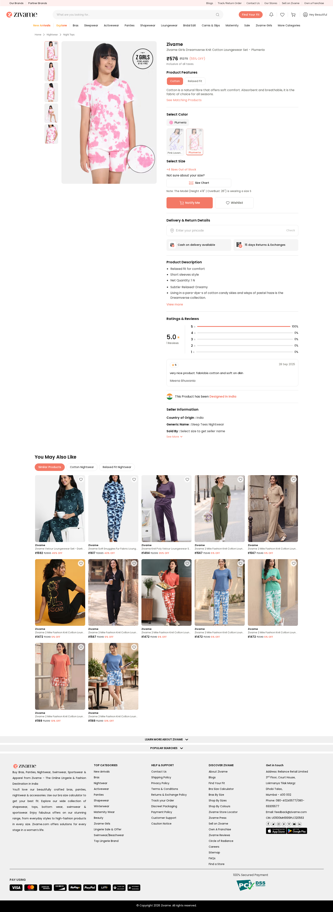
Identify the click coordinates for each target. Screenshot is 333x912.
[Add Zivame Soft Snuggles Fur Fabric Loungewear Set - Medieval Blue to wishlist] (134, 479)
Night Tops (69, 34)
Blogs (209, 3)
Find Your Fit (217, 783)
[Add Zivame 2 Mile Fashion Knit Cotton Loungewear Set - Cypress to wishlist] (240, 479)
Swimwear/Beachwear (109, 835)
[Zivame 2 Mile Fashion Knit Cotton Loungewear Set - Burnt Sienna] (166, 592)
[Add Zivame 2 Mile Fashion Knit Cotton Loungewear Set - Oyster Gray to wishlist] (294, 479)
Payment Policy (161, 812)
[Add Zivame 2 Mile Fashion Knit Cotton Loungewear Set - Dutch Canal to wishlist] (240, 563)
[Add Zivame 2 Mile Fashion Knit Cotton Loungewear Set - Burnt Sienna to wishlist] (187, 563)
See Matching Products (184, 100)
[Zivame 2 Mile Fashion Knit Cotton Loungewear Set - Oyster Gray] (273, 508)
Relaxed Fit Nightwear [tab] (117, 467)
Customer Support (163, 818)
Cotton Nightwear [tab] (82, 467)
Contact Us (253, 3)
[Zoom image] (108, 112)
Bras (96, 777)
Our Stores (270, 3)
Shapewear (101, 800)
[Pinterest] (283, 823)
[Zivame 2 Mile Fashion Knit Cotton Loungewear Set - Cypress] (220, 508)
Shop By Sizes (218, 800)
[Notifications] (271, 14)
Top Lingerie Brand (106, 841)
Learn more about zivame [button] (164, 739)
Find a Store (217, 864)
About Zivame (218, 772)
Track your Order (162, 800)
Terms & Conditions (164, 789)
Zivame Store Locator (223, 812)
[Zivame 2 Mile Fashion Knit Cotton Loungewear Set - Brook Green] (273, 592)
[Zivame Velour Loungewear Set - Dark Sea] (60, 508)
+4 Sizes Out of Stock (181, 169)
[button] (217, 15)
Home (38, 34)
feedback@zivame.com (290, 812)
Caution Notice (161, 824)
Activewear (101, 789)
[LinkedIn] (299, 823)
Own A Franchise (220, 829)
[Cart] (294, 14)
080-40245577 (286, 800)
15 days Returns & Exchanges (265, 245)
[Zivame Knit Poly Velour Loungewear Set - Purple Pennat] (166, 508)
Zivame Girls (102, 824)
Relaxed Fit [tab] (195, 81)
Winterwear (101, 806)
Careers (214, 847)
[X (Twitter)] (273, 823)
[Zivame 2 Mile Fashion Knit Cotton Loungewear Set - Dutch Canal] (220, 592)
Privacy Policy (160, 783)
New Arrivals (102, 772)
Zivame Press (217, 818)
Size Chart (202, 183)
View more (174, 304)
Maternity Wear (104, 812)
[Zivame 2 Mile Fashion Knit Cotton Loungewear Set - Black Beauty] (60, 592)
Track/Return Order (230, 3)
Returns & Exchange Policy (169, 795)
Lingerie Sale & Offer (107, 829)
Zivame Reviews (219, 835)
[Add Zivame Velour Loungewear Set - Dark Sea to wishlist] (81, 479)
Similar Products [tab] (49, 467)
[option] (51, 50)
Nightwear (52, 34)
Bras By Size (216, 795)
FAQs (212, 858)
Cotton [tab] (175, 81)
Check (290, 230)
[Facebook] (268, 823)
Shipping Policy (161, 777)
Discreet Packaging (164, 806)
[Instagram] (278, 823)
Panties (99, 795)
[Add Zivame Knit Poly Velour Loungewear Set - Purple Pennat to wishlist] (187, 479)
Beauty (98, 818)
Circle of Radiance (221, 841)
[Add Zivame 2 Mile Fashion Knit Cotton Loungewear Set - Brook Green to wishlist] (294, 563)
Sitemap (214, 852)
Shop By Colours (219, 806)
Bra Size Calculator (221, 789)
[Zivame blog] (288, 823)
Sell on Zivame (290, 3)
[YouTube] (293, 823)
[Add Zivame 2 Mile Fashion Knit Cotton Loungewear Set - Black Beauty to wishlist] (81, 563)
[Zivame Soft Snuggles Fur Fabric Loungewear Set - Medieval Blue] (113, 508)
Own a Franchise (314, 3)
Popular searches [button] (164, 748)
